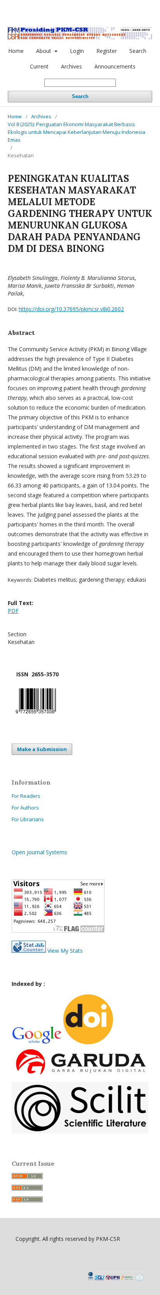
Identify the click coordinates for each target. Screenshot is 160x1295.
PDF (13, 610)
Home (16, 51)
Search (137, 51)
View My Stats (65, 950)
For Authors (25, 807)
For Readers (26, 795)
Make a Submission (42, 749)
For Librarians (28, 819)
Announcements (115, 66)
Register (106, 51)
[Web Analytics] (29, 950)
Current (39, 66)
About (44, 51)
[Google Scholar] (36, 1042)
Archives (71, 66)
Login (77, 51)
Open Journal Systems (39, 852)
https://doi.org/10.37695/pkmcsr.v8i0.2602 (71, 309)
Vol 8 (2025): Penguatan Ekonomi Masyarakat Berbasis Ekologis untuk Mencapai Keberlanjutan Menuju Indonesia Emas (76, 132)
